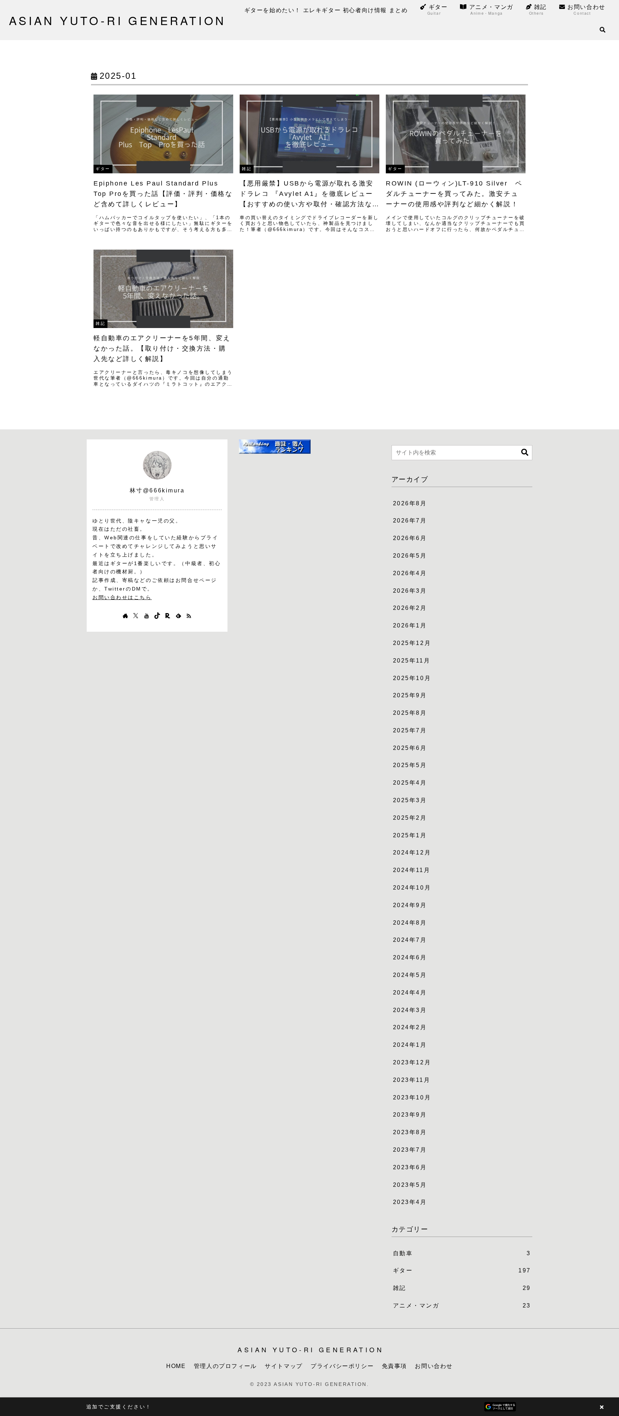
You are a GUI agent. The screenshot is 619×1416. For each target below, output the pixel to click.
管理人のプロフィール (225, 1366)
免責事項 (394, 1366)
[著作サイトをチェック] (125, 615)
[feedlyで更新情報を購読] (178, 615)
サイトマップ (284, 1366)
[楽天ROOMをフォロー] (167, 615)
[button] (524, 452)
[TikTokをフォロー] (157, 615)
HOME (176, 1366)
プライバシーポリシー (342, 1366)
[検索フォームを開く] (602, 30)
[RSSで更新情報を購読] (188, 615)
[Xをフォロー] (135, 615)
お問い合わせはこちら (122, 597)
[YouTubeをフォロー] (146, 615)
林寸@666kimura (157, 490)
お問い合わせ (434, 1366)
